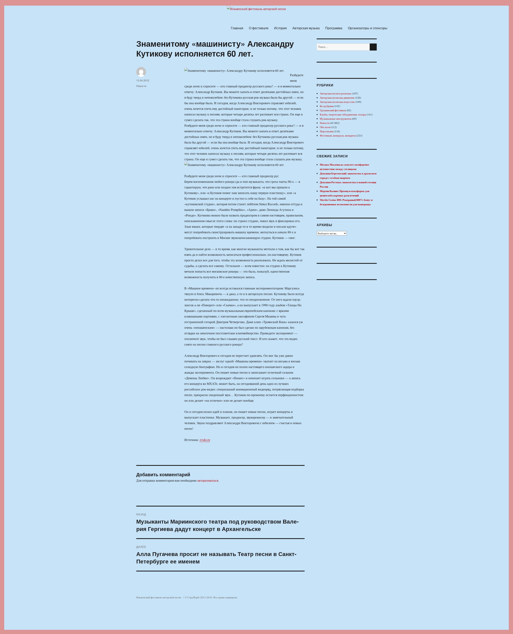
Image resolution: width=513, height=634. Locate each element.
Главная (237, 28)
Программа (333, 28)
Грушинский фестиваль (333, 110)
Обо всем (325, 127)
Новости (141, 86)
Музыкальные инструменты (335, 118)
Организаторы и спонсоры (367, 28)
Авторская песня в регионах (335, 93)
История (280, 28)
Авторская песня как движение (337, 97)
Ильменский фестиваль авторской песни (158, 597)
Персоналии (326, 131)
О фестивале (259, 28)
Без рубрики (327, 106)
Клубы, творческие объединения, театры (343, 114)
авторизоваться (207, 480)
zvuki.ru (205, 440)
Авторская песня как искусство (337, 102)
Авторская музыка (306, 28)
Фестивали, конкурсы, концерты (338, 135)
